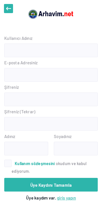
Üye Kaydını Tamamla (51, 185)
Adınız (10, 136)
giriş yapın (66, 197)
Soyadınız (63, 136)
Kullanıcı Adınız (18, 38)
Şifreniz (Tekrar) (19, 111)
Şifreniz (11, 87)
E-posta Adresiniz (21, 62)
